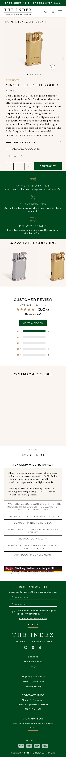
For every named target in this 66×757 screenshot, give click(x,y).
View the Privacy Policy (33, 618)
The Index (12, 80)
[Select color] (19, 266)
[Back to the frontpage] (6, 22)
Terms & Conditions (33, 681)
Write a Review (33, 323)
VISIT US (33, 727)
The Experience (33, 661)
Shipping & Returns (33, 676)
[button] (33, 311)
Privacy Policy (33, 686)
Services (33, 656)
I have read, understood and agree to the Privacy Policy (36, 612)
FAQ (33, 666)
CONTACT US (33, 709)
